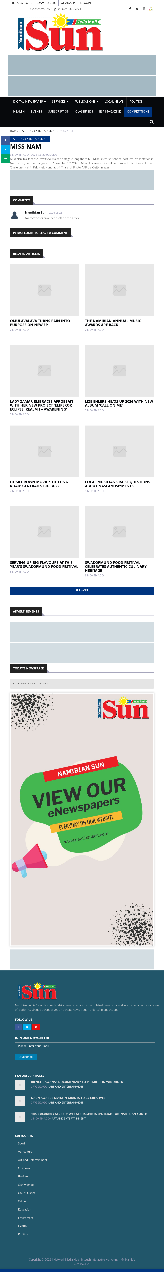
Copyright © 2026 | (41, 1259)
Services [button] (59, 101)
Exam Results (46, 3)
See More (82, 590)
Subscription (58, 111)
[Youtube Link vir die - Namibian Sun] (36, 1027)
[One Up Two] (151, 9)
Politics (136, 101)
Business (24, 1176)
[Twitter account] (137, 9)
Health (19, 111)
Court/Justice (27, 1193)
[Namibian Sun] (45, 991)
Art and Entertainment (32, 1160)
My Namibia (127, 1259)
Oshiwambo (26, 1184)
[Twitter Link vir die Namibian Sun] (27, 1027)
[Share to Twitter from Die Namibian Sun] (5, 149)
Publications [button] (85, 101)
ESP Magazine (110, 111)
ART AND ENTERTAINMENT (39, 131)
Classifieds (84, 111)
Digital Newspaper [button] (28, 101)
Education (24, 1209)
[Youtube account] (144, 9)
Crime (22, 1201)
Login (86, 3)
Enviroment (25, 1218)
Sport (21, 1143)
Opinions (24, 1168)
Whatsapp (68, 3)
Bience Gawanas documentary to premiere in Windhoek (77, 1082)
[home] (82, 32)
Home (14, 131)
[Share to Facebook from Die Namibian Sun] (5, 140)
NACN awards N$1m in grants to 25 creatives (68, 1098)
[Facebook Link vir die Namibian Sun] (18, 1027)
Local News (113, 101)
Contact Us (82, 1264)
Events (36, 111)
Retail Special (22, 3)
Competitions (138, 111)
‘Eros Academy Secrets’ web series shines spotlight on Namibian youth (89, 1114)
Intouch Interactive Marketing (99, 1259)
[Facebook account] (130, 9)
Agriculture (25, 1151)
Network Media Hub (66, 1259)
